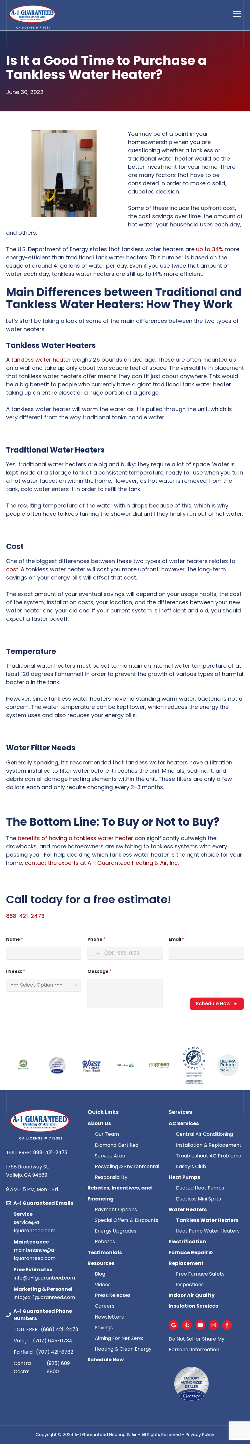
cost (12, 569)
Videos (103, 1284)
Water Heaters (188, 1209)
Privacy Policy (200, 1434)
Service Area (110, 1155)
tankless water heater (41, 359)
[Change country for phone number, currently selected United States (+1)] (95, 953)
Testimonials (105, 1252)
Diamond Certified (116, 1145)
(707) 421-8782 (54, 1352)
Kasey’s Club (191, 1166)
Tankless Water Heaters (207, 1220)
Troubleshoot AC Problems (208, 1155)
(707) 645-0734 (52, 1340)
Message (100, 971)
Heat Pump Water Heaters (208, 1230)
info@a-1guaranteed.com (44, 1277)
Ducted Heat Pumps (200, 1187)
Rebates (105, 1241)
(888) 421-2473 (59, 1329)
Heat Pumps (184, 1177)
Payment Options (116, 1209)
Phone (96, 939)
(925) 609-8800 (60, 1367)
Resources (101, 1263)
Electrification (187, 1241)
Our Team (107, 1134)
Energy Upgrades (115, 1230)
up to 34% (209, 249)
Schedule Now (213, 1003)
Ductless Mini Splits (198, 1198)
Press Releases (112, 1295)
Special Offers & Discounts (127, 1220)
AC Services (184, 1123)
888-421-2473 (25, 916)
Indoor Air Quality (192, 1295)
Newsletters (109, 1316)
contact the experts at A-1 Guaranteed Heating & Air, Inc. (102, 863)
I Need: (15, 971)
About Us (99, 1123)
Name (14, 939)
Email (176, 939)
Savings (104, 1327)
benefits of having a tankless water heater (75, 838)
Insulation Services (194, 1305)
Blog (100, 1273)
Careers (104, 1305)
